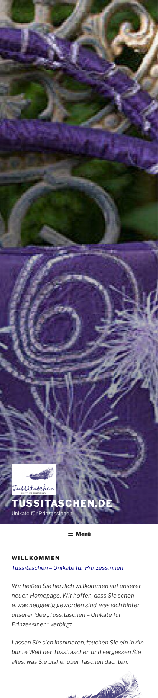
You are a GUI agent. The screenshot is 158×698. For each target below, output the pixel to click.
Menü (83, 534)
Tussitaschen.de (62, 503)
